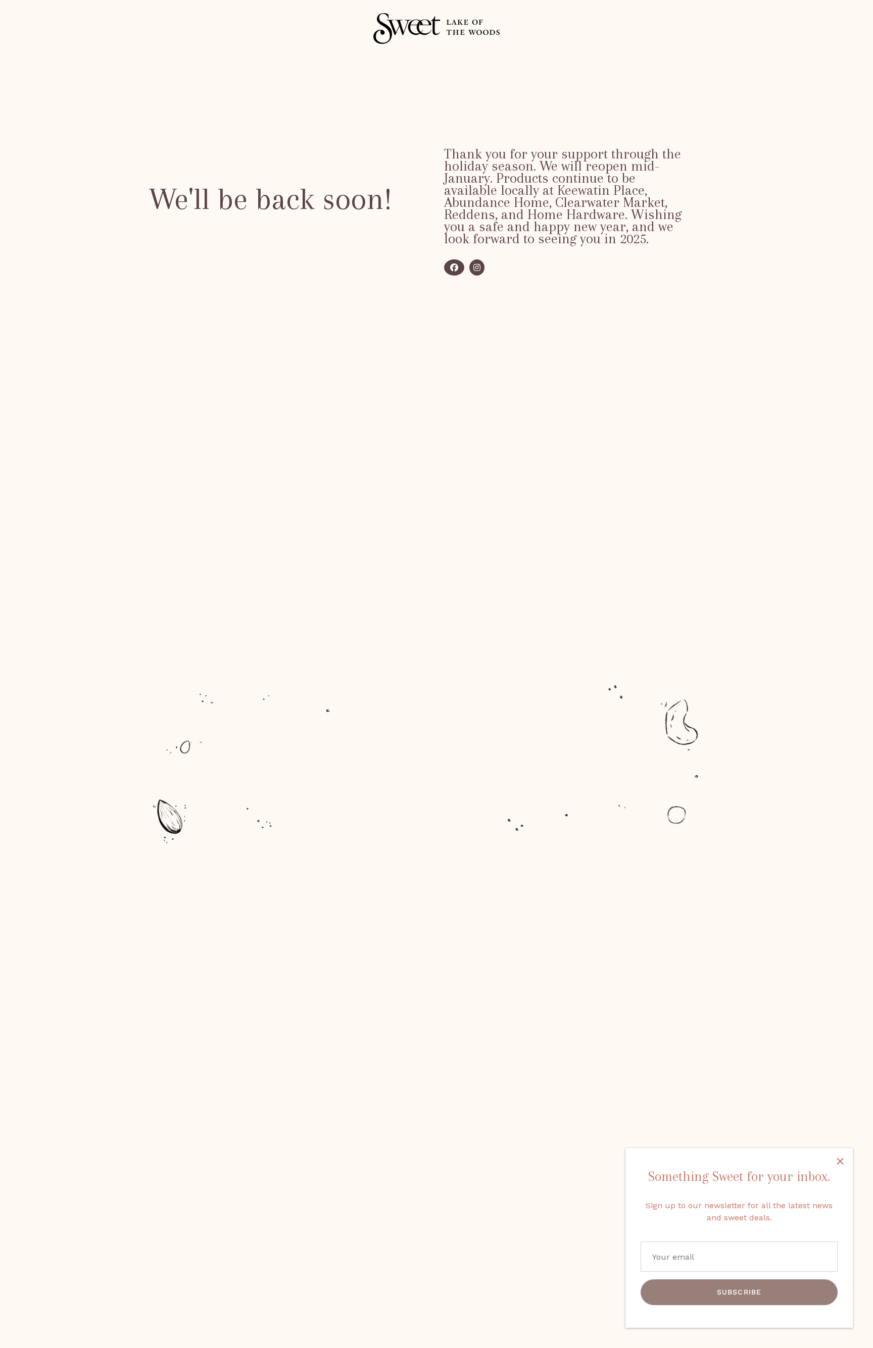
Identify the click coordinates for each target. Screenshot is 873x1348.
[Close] (840, 1161)
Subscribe (739, 1292)
